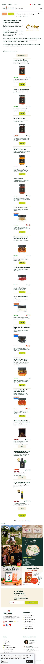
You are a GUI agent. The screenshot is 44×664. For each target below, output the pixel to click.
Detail (22, 446)
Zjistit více (22, 515)
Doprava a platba (28, 617)
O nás (5, 640)
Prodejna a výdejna (29, 624)
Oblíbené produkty (29, 628)
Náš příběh (4, 4)
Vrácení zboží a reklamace (30, 623)
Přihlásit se (31, 602)
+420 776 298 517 (29, 646)
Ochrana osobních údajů (30, 619)
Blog (5, 643)
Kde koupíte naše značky (9, 647)
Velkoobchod (7, 645)
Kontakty (10, 4)
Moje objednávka (28, 626)
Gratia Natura (7, 652)
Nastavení (4, 661)
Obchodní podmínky (21, 658)
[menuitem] (4, 14)
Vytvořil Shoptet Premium (35, 660)
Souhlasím (29, 661)
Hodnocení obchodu (29, 615)
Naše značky (7, 641)
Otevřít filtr (22, 55)
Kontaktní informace (8, 649)
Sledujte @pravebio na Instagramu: (23, 520)
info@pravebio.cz (30, 649)
